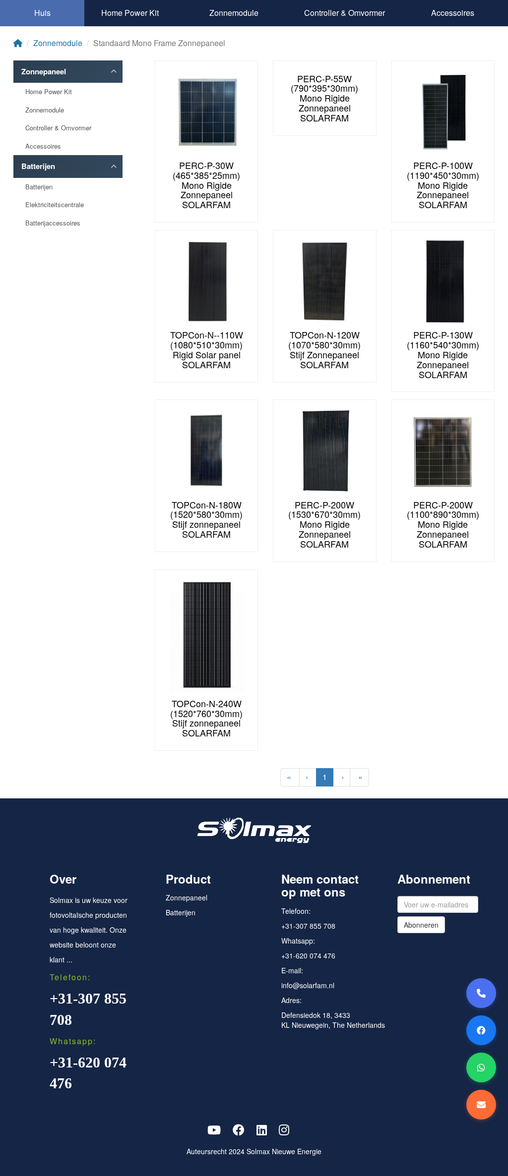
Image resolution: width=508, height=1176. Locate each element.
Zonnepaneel (43, 71)
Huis (42, 12)
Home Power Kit (130, 12)
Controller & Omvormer (344, 12)
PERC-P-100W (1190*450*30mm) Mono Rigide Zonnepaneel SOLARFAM (443, 185)
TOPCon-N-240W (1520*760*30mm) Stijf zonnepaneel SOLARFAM (206, 718)
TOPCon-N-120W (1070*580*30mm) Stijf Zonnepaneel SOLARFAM (324, 349)
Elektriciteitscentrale (54, 204)
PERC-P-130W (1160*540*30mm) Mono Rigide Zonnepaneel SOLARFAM (443, 354)
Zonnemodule (233, 12)
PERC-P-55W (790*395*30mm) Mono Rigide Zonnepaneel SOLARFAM (324, 98)
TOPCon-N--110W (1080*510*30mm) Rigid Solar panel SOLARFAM (206, 349)
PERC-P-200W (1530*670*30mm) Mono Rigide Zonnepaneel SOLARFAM (324, 524)
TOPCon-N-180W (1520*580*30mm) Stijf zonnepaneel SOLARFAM (206, 519)
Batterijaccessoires (52, 223)
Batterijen (38, 166)
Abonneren (421, 925)
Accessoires (452, 12)
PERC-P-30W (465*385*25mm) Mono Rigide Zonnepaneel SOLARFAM (206, 185)
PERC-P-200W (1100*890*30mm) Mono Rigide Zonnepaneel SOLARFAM (443, 524)
